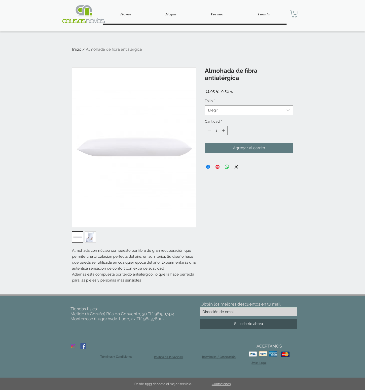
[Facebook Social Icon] (83, 346)
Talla (210, 101)
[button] (294, 13)
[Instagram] (73, 346)
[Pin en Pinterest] (217, 167)
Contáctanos (221, 384)
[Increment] (224, 130)
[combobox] (249, 110)
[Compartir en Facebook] (208, 167)
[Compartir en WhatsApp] (227, 167)
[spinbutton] (216, 130)
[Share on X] (236, 167)
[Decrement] (209, 130)
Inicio (76, 49)
